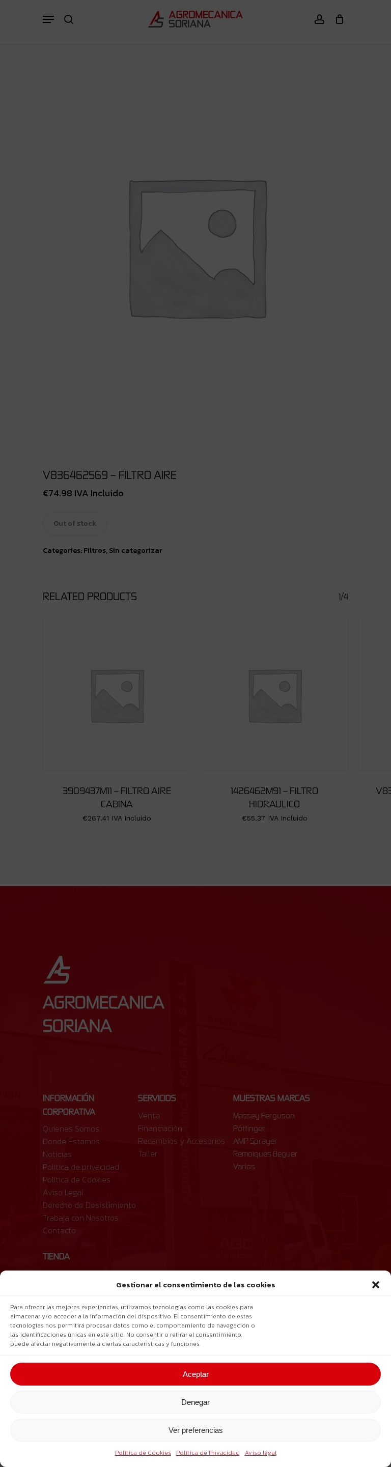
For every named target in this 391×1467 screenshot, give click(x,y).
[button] (376, 1285)
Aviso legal (260, 1452)
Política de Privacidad (208, 1452)
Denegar (195, 1402)
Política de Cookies (143, 1452)
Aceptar (196, 1374)
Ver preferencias (196, 1430)
